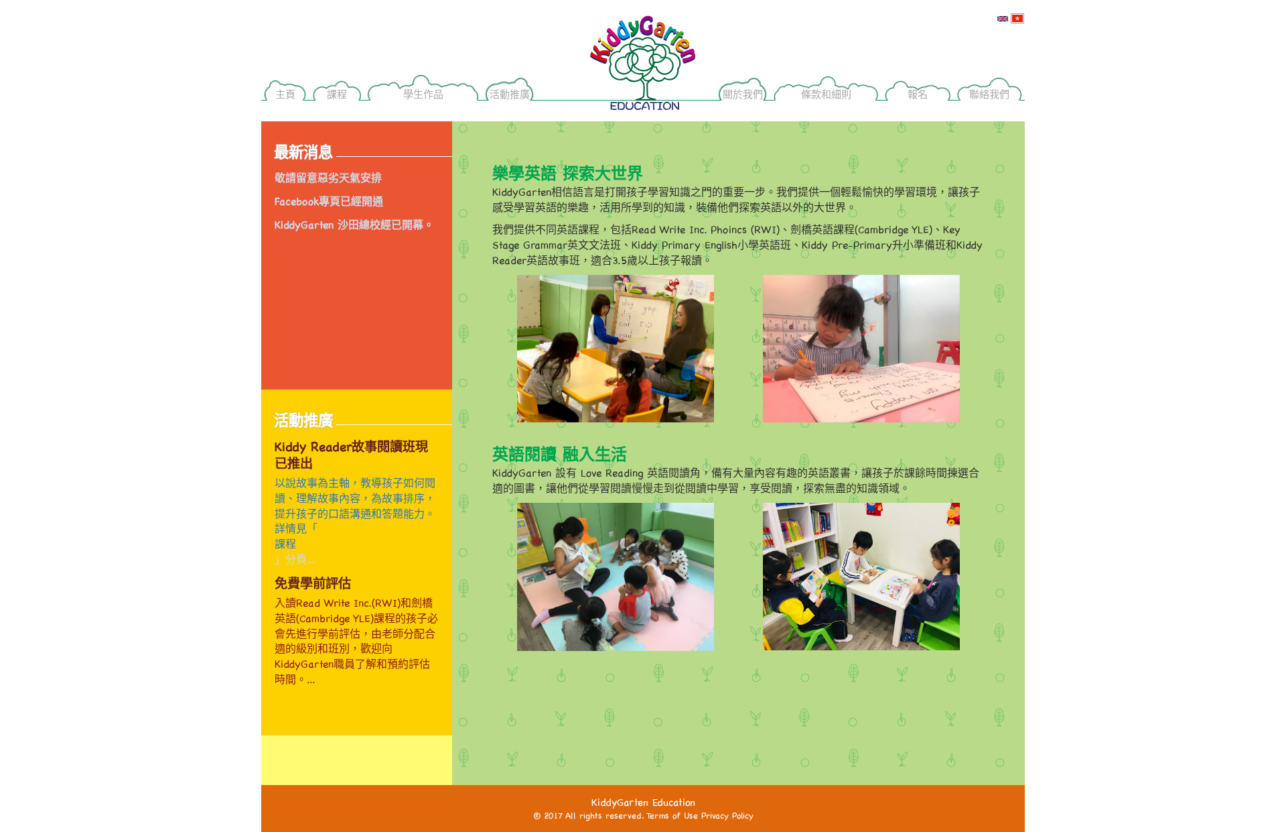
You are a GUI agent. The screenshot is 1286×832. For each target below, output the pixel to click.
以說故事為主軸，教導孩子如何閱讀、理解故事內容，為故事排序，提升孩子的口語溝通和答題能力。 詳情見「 (355, 505)
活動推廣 (510, 94)
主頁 (285, 94)
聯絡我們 (989, 94)
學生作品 (423, 94)
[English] (1002, 17)
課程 (337, 94)
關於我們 (743, 94)
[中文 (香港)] (1017, 17)
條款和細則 (826, 94)
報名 (918, 94)
